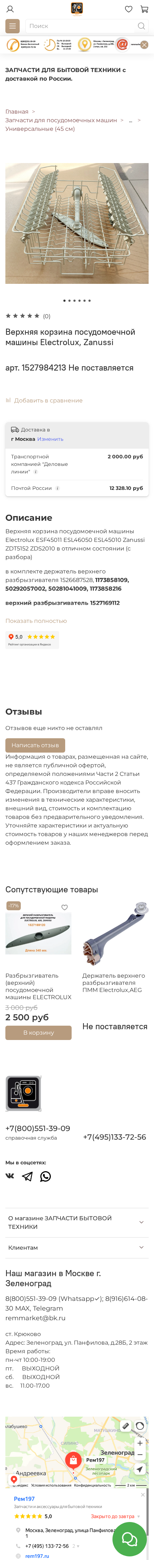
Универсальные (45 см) (40, 128)
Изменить (50, 439)
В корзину (38, 1032)
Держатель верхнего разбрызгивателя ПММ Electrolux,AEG (113, 982)
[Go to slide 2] (69, 301)
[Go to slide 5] (84, 301)
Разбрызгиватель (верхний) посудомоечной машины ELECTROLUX (38, 986)
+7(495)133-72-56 (114, 1136)
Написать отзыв (35, 745)
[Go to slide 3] (74, 301)
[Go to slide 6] (89, 301)
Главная (17, 111)
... (130, 120)
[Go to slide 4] (79, 301)
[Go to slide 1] (64, 301)
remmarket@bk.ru (35, 1318)
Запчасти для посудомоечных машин (61, 120)
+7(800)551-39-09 (37, 1128)
